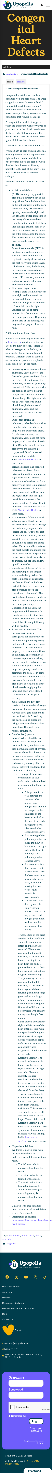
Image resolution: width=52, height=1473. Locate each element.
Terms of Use (33, 1461)
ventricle (6, 1239)
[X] (16, 1277)
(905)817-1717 (11, 1349)
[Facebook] (7, 1277)
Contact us (7, 1319)
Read (10, 81)
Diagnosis (11, 74)
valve (38, 1235)
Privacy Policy (12, 1464)
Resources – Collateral (13, 1303)
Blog (4, 1314)
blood (24, 1235)
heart (31, 1235)
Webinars (7, 1297)
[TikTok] (45, 1277)
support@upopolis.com (16, 1343)
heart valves (14, 342)
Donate (18, 1330)
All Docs (7, 67)
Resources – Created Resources (18, 1308)
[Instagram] (35, 1277)
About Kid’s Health (27, 459)
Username (16, 1377)
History (21, 81)
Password (16, 1389)
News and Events (11, 1286)
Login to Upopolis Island (33, 1441)
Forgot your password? (36, 1429)
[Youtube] (26, 1277)
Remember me (18, 1415)
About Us (7, 1292)
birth (17, 1235)
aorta (11, 1235)
